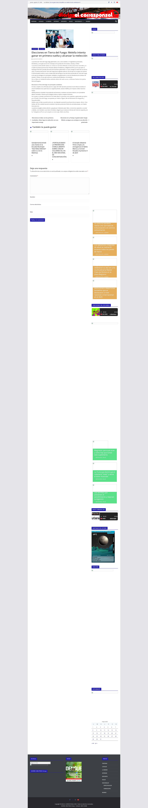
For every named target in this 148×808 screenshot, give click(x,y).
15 (93, 733)
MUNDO (88, 21)
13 (112, 730)
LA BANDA (48, 21)
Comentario (34, 176)
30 (97, 739)
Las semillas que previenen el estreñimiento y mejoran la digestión (104, 495)
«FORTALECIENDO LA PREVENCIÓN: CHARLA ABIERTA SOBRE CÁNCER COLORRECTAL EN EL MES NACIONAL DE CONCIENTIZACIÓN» (59, 150)
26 (108, 736)
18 (104, 733)
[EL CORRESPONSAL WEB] (74, 9)
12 (108, 730)
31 (100, 739)
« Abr (93, 743)
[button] (82, 21)
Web (31, 212)
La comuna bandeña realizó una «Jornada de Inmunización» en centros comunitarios (104, 226)
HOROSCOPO (107, 788)
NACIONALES (78, 21)
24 (100, 736)
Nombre (32, 197)
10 (100, 730)
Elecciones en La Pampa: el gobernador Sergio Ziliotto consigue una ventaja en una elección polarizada (74, 120)
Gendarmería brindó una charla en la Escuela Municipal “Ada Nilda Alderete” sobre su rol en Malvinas (39, 148)
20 (112, 733)
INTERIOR (56, 21)
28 (115, 736)
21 (115, 733)
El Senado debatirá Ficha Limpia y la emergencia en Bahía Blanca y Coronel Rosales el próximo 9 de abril (80, 148)
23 (97, 736)
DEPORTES (64, 21)
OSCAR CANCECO (38, 59)
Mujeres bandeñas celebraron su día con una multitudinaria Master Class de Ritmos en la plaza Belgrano (104, 269)
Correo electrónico (35, 204)
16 (97, 733)
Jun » (96, 743)
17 (100, 733)
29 (93, 739)
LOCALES (41, 21)
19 (108, 733)
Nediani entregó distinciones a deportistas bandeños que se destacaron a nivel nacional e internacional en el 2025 (104, 291)
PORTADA (33, 21)
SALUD (71, 21)
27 (112, 736)
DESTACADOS (34, 48)
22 (93, 736)
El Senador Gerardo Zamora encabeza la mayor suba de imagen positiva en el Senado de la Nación (64, 3)
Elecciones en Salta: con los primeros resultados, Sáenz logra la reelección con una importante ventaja (45, 120)
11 (104, 730)
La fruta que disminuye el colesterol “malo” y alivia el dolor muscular (104, 474)
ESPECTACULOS (99, 232)
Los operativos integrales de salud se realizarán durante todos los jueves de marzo (104, 248)
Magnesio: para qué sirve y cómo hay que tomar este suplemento (104, 452)
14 (115, 730)
